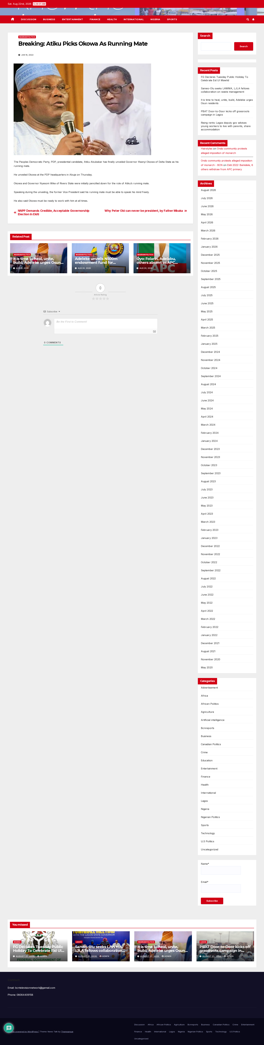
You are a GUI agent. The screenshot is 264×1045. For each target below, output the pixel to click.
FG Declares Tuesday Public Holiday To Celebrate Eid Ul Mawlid (38, 951)
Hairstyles (206, 148)
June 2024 (207, 400)
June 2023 (207, 497)
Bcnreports (207, 728)
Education (207, 760)
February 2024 (210, 432)
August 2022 (208, 578)
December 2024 (210, 351)
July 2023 (207, 489)
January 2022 (209, 635)
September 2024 (211, 376)
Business (49, 19)
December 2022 (210, 546)
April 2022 (207, 610)
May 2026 (207, 214)
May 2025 (207, 311)
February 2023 (209, 529)
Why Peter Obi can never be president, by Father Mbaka (144, 211)
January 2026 (209, 246)
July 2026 (207, 198)
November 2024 (210, 360)
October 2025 (209, 271)
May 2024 (207, 408)
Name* (205, 863)
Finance (95, 19)
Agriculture (207, 711)
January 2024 (209, 440)
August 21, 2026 (25, 956)
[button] (248, 19)
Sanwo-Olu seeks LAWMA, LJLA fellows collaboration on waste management (99, 951)
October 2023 (209, 465)
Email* (204, 881)
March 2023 (208, 521)
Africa (204, 695)
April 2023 (207, 513)
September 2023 (211, 473)
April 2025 (207, 319)
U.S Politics (207, 841)
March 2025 (208, 327)
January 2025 (209, 343)
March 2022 (208, 618)
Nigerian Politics (27, 37)
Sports (172, 19)
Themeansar (67, 1031)
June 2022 (207, 594)
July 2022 (207, 586)
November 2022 (210, 554)
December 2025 (210, 254)
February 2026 (210, 238)
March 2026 (208, 230)
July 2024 (207, 392)
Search (205, 35)
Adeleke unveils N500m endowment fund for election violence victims (97, 262)
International (134, 19)
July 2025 (207, 295)
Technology (208, 833)
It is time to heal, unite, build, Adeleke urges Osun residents (37, 262)
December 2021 (210, 643)
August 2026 (208, 190)
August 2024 (208, 384)
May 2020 (207, 667)
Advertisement (209, 687)
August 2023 (208, 481)
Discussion (28, 19)
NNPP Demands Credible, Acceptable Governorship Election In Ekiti (53, 212)
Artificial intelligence (213, 720)
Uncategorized (209, 849)
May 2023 (207, 505)
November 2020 (210, 659)
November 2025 (210, 262)
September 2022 (211, 570)
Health (112, 19)
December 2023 (210, 449)
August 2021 (208, 651)
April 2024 (207, 416)
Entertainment (72, 19)
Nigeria (155, 19)
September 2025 (211, 279)
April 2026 (207, 222)
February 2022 (209, 627)
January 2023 (209, 538)
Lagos (204, 800)
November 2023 (210, 457)
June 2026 (207, 206)
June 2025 (207, 303)
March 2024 (208, 424)
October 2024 (209, 368)
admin (43, 956)
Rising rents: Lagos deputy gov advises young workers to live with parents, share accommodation (226, 126)
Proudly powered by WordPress (23, 1031)
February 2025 (209, 335)
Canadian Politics (211, 744)
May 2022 (207, 602)
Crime (204, 752)
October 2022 (209, 562)
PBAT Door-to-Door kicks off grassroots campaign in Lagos (225, 951)
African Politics (210, 703)
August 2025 (208, 287)
